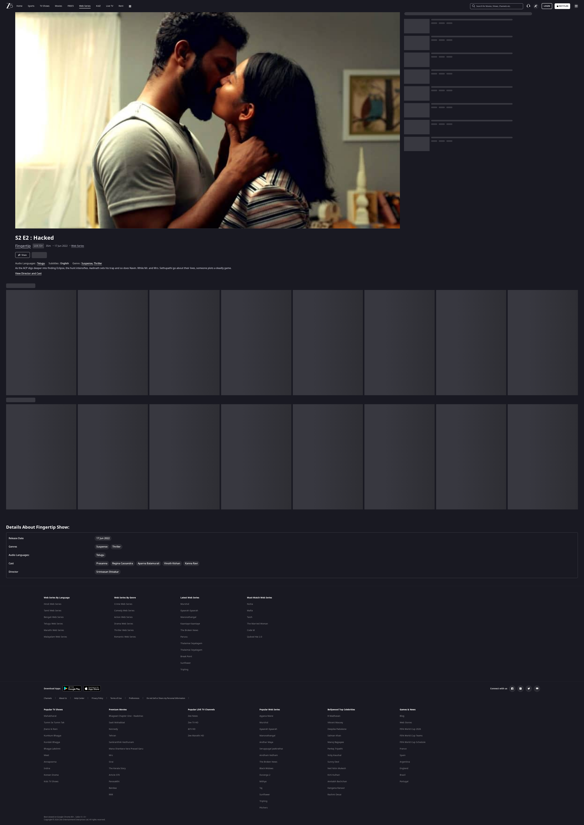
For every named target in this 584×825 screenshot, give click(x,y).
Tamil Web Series (52, 610)
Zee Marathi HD (196, 735)
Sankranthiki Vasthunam (121, 742)
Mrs (111, 755)
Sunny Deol (333, 761)
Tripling (184, 669)
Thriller (98, 263)
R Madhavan (334, 716)
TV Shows (44, 6)
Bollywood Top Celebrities (341, 709)
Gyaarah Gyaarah (189, 610)
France (403, 748)
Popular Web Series (269, 709)
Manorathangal (188, 617)
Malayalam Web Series (55, 636)
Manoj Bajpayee (336, 742)
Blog (402, 716)
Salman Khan (334, 735)
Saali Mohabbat (117, 722)
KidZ (98, 6)
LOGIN (547, 6)
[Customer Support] (528, 6)
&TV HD (191, 729)
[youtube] (537, 688)
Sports (31, 6)
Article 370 (114, 775)
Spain (403, 755)
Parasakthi (114, 781)
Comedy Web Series (124, 610)
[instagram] (520, 688)
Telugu (41, 263)
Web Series (85, 6)
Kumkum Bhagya (52, 735)
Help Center (79, 698)
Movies (58, 6)
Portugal (404, 781)
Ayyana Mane (266, 716)
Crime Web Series (123, 604)
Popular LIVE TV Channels (201, 709)
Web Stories (406, 722)
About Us (63, 698)
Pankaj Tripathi (335, 748)
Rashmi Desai (334, 794)
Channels (48, 698)
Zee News (193, 716)
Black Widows (266, 768)
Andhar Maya (266, 742)
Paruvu (184, 636)
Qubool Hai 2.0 (254, 636)
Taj (260, 788)
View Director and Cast (28, 273)
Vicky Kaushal (334, 755)
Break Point (186, 656)
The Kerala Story (117, 768)
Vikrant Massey (335, 722)
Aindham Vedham (268, 755)
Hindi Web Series (52, 604)
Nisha (250, 604)
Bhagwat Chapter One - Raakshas (126, 716)
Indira (47, 768)
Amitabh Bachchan (337, 781)
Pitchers (263, 807)
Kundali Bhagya (52, 742)
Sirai (111, 761)
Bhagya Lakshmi (52, 748)
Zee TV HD (193, 722)
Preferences (134, 698)
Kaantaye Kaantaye (190, 623)
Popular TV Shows (53, 709)
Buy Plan (563, 6)
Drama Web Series (123, 623)
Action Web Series (123, 617)
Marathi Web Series (54, 630)
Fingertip (23, 246)
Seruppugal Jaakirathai (271, 748)
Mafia (250, 610)
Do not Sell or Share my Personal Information (166, 698)
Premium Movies (118, 709)
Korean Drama (51, 775)
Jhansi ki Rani (51, 729)
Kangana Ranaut (336, 788)
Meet (46, 755)
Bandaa (113, 788)
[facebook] (512, 688)
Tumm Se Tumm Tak (54, 722)
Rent (121, 6)
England (404, 768)
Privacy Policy (97, 698)
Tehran (112, 735)
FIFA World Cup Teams (411, 735)
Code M (251, 630)
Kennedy (113, 729)
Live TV (109, 6)
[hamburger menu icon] (576, 6)
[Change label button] (536, 6)
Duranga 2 (264, 775)
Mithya (262, 781)
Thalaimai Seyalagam (191, 643)
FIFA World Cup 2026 (410, 729)
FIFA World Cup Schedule (412, 742)
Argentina (405, 761)
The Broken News (189, 630)
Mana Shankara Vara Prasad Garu (126, 748)
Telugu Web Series (53, 623)
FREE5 (71, 6)
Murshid (184, 604)
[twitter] (529, 688)
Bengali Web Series (54, 617)
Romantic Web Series (125, 636)
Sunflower (185, 663)
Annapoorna (50, 761)
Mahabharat (50, 716)
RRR (111, 794)
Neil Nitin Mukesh (337, 768)
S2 (19, 238)
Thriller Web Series (124, 630)
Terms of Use (116, 698)
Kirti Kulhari (334, 775)
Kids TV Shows (51, 781)
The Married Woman (257, 623)
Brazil (403, 775)
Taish (249, 617)
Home (19, 6)
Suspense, (87, 263)
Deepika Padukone (337, 729)
